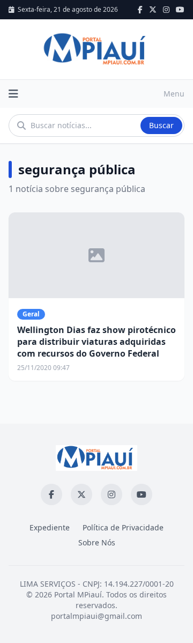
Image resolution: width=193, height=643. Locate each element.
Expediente (49, 527)
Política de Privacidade (123, 527)
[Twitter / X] (153, 9)
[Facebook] (140, 9)
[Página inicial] (96, 49)
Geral (31, 314)
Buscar (161, 125)
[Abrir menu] (13, 94)
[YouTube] (180, 9)
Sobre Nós (96, 542)
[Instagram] (166, 9)
